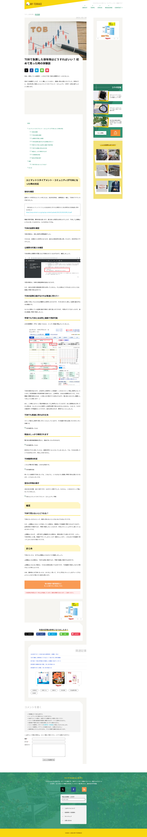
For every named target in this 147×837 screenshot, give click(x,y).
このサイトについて (70, 808)
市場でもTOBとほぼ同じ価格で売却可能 (42, 145)
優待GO (54, 690)
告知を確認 (35, 132)
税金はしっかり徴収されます (39, 151)
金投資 (34, 693)
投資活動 (31, 14)
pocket (76, 634)
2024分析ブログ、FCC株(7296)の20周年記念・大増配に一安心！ (45, 654)
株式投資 (37, 14)
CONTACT (118, 8)
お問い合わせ (68, 820)
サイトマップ (68, 816)
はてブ (53, 634)
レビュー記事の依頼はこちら (115, 133)
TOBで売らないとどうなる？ (39, 164)
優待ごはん (44, 690)
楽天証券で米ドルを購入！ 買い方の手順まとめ (41, 667)
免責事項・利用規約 (48, 725)
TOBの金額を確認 (36, 135)
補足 (30, 161)
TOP (25, 14)
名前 (25, 738)
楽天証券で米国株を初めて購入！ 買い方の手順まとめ (43, 664)
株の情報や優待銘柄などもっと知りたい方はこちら (53, 584)
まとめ (30, 168)
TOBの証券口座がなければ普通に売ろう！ (43, 141)
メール (26, 741)
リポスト (30, 634)
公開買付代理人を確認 (37, 138)
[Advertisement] (38, 102)
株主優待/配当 (74, 690)
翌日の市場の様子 (36, 158)
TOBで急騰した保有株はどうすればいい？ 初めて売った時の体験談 (46, 657)
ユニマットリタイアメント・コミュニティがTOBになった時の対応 (46, 128)
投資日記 (35, 690)
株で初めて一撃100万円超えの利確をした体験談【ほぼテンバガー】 (46, 661)
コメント (27, 744)
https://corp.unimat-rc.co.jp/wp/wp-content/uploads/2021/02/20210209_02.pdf (49, 212)
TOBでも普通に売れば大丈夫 (39, 148)
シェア (41, 634)
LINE (65, 634)
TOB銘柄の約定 (36, 154)
